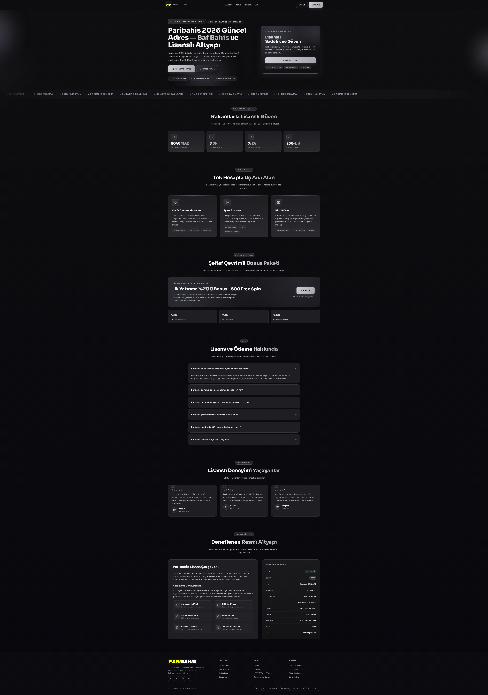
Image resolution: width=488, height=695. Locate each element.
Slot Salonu (223, 673)
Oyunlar (228, 5)
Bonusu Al (305, 290)
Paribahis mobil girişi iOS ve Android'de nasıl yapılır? (216, 427)
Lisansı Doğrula (207, 68)
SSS (256, 5)
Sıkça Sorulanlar (295, 673)
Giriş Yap (316, 5)
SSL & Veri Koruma (296, 669)
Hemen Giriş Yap (290, 60)
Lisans (248, 5)
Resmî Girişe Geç (183, 68)
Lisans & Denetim (296, 665)
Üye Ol (302, 5)
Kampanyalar (224, 677)
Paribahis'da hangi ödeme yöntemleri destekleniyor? (217, 389)
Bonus (238, 5)
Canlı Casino (224, 665)
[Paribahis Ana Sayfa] (182, 662)
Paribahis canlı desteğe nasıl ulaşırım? (210, 439)
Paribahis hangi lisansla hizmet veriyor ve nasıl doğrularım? (220, 368)
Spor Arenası (224, 669)
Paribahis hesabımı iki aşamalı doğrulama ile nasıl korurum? (220, 402)
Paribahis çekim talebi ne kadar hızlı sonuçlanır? (214, 414)
